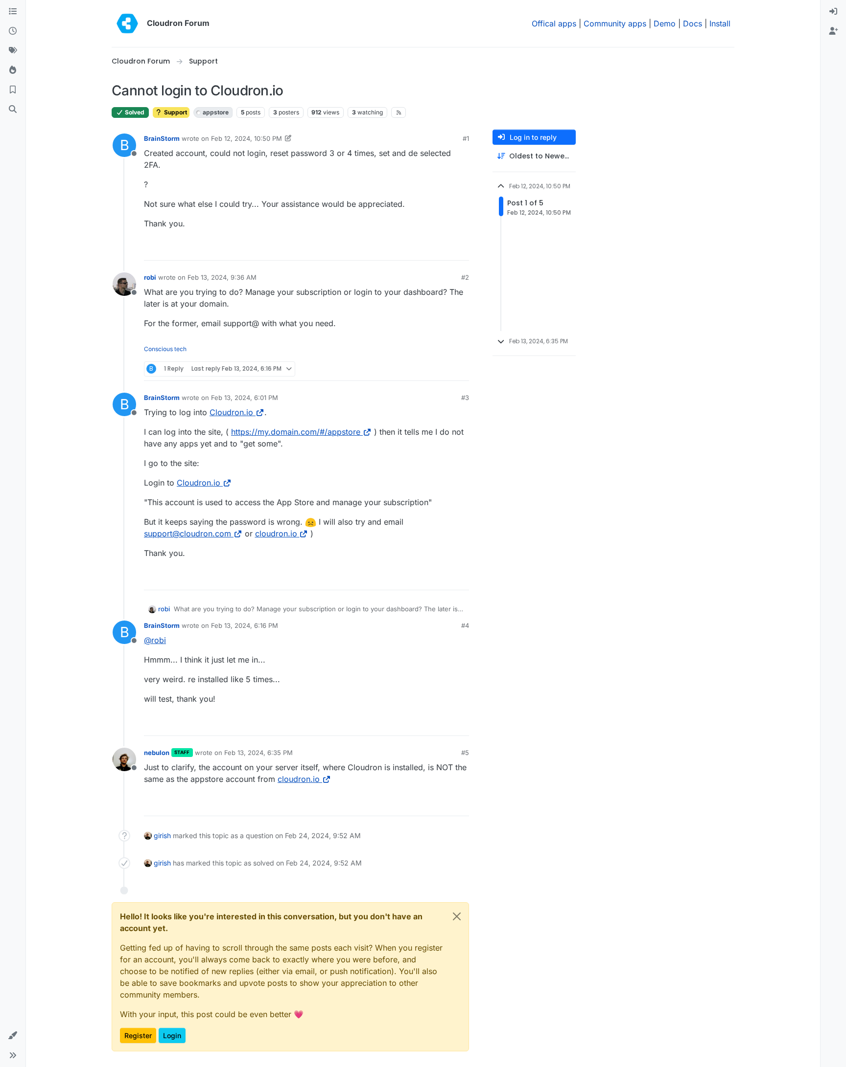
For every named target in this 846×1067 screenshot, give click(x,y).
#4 (465, 625)
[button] (13, 1036)
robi (150, 277)
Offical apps (554, 23)
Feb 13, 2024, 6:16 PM (244, 625)
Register (138, 1035)
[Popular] (13, 70)
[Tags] (13, 51)
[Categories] (13, 12)
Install (719, 23)
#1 (466, 138)
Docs (692, 23)
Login (172, 1035)
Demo (665, 23)
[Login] (833, 12)
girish (162, 835)
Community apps (615, 23)
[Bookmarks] (13, 90)
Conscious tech (165, 349)
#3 (465, 397)
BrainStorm (162, 138)
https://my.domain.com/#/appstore (295, 432)
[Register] (833, 31)
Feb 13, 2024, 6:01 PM (244, 397)
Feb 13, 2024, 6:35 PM (258, 752)
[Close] (457, 916)
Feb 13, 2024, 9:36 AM (222, 277)
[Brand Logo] (127, 23)
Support (175, 112)
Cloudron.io (231, 412)
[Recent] (13, 31)
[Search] (13, 109)
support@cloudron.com (187, 533)
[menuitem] (833, 12)
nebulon (156, 752)
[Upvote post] (447, 248)
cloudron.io (276, 533)
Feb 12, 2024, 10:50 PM (246, 138)
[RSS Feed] (398, 112)
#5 (465, 752)
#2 (465, 277)
